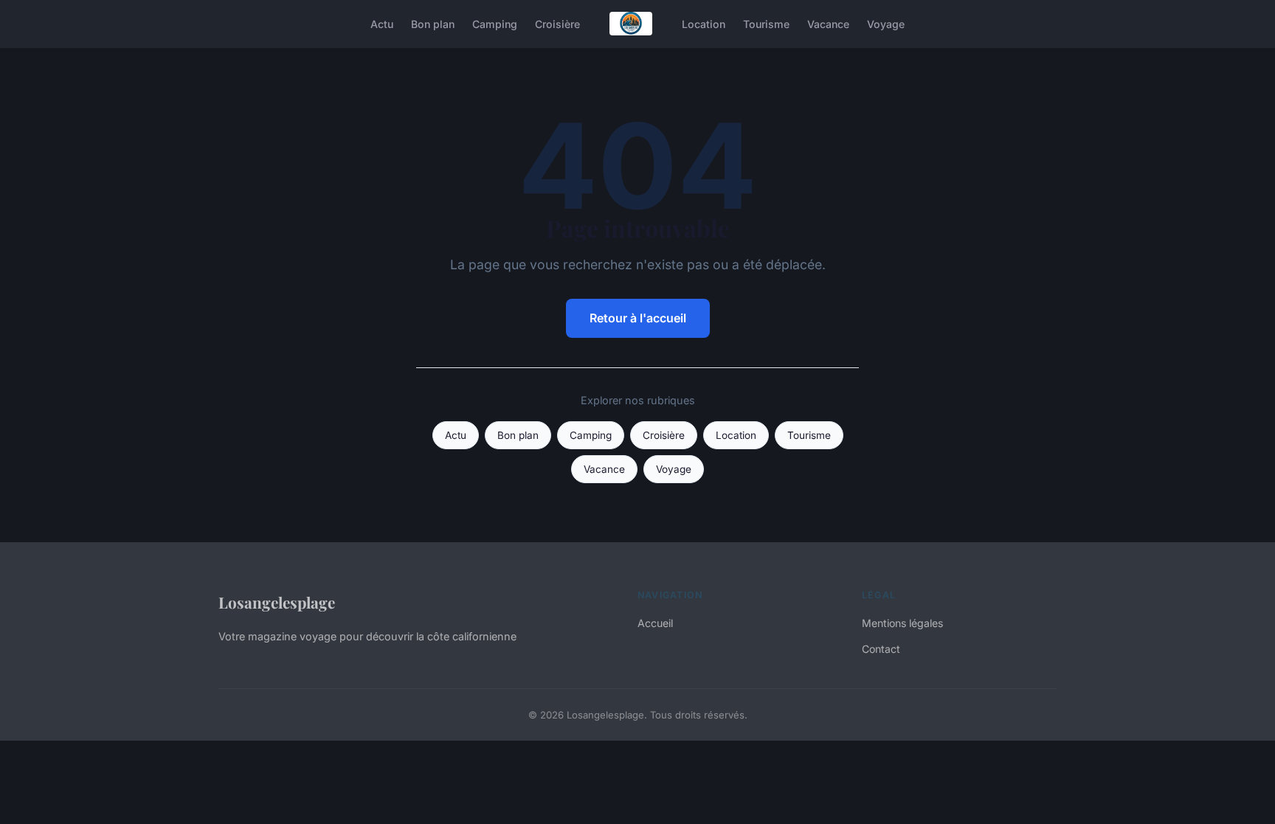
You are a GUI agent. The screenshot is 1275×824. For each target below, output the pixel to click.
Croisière (557, 23)
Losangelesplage (276, 602)
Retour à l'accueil (638, 318)
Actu (381, 23)
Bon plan (433, 23)
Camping (494, 23)
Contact (881, 649)
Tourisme (766, 23)
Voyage (886, 23)
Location (703, 23)
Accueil (655, 623)
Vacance (828, 23)
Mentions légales (902, 623)
